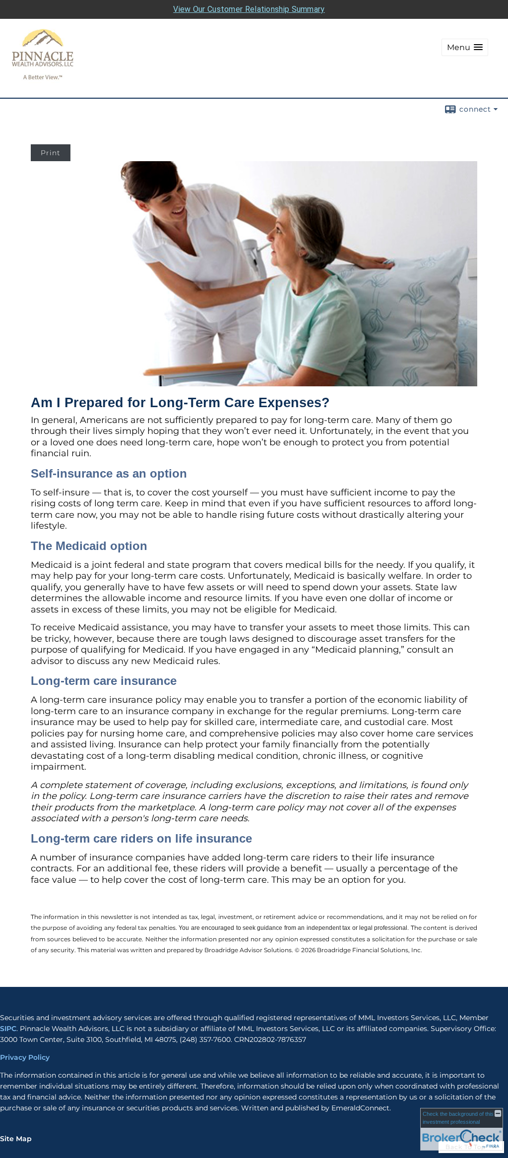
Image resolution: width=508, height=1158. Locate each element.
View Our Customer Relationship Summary (248, 9)
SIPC (8, 1028)
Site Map (16, 1138)
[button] (465, 47)
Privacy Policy (26, 1057)
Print (51, 152)
